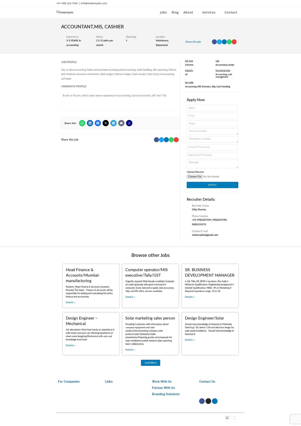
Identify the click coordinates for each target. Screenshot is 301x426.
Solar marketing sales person (150, 318)
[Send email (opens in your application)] (242, 3)
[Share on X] (106, 123)
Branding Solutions (166, 394)
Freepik (169, 417)
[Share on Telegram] (113, 123)
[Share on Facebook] (98, 123)
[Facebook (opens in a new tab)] (232, 3)
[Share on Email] (121, 123)
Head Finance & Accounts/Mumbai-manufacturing (83, 275)
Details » (71, 302)
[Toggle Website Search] (243, 12)
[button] (214, 41)
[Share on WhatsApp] (82, 123)
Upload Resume (195, 172)
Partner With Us (163, 388)
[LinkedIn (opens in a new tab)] (237, 3)
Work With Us (162, 381)
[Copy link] (129, 123)
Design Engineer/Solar (204, 318)
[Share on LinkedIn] (90, 123)
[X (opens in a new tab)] (226, 3)
